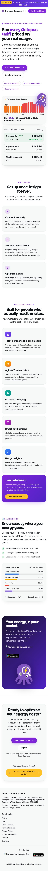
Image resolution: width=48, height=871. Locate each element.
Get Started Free (37, 11)
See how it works (13, 75)
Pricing (4, 818)
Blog (3, 821)
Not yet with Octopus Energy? (24, 3)
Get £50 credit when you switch (24, 772)
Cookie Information (9, 834)
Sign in (24, 748)
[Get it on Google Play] (13, 656)
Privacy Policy (7, 831)
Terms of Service (8, 828)
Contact (5, 838)
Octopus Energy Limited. (11, 808)
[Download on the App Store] (19, 648)
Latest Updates (7, 825)
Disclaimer (6, 841)
